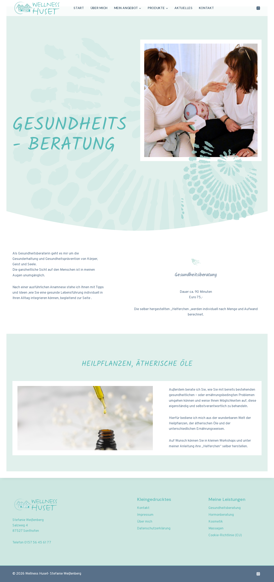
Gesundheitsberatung (224, 508)
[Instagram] (258, 8)
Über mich (99, 8)
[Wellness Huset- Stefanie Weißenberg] (36, 8)
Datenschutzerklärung (153, 528)
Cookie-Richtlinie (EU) (225, 535)
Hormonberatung (221, 515)
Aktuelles (183, 8)
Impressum (145, 515)
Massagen (215, 528)
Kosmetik (215, 522)
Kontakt (206, 8)
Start (79, 8)
